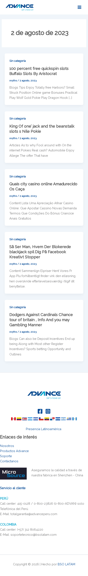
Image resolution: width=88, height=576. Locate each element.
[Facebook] (40, 411)
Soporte (6, 456)
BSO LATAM (66, 564)
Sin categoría (17, 60)
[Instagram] (48, 411)
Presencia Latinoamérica (44, 429)
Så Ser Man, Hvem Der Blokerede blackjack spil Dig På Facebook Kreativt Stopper (40, 251)
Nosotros (7, 446)
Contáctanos (9, 461)
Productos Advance (14, 451)
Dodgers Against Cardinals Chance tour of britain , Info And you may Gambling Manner (41, 319)
